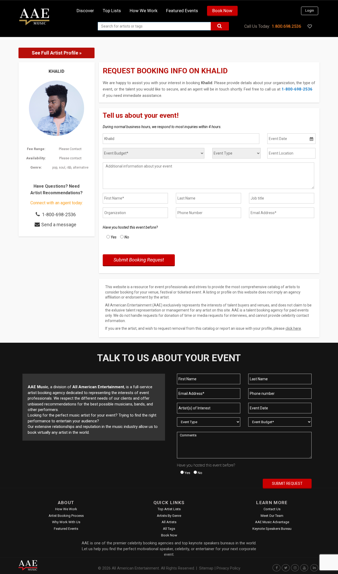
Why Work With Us (66, 522)
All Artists (169, 522)
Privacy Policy (228, 568)
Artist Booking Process (66, 516)
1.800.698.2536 (286, 26)
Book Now (222, 10)
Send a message (58, 224)
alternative (80, 167)
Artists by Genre (169, 516)
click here (293, 328)
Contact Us (272, 509)
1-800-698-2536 (59, 214)
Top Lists (112, 10)
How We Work (66, 509)
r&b (69, 167)
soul (62, 167)
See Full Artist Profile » (57, 53)
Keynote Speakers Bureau (272, 529)
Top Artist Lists (169, 509)
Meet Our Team (272, 516)
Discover (85, 10)
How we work (143, 10)
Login (309, 10)
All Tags (169, 529)
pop (54, 167)
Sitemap (206, 568)
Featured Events (182, 10)
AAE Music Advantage (272, 522)
